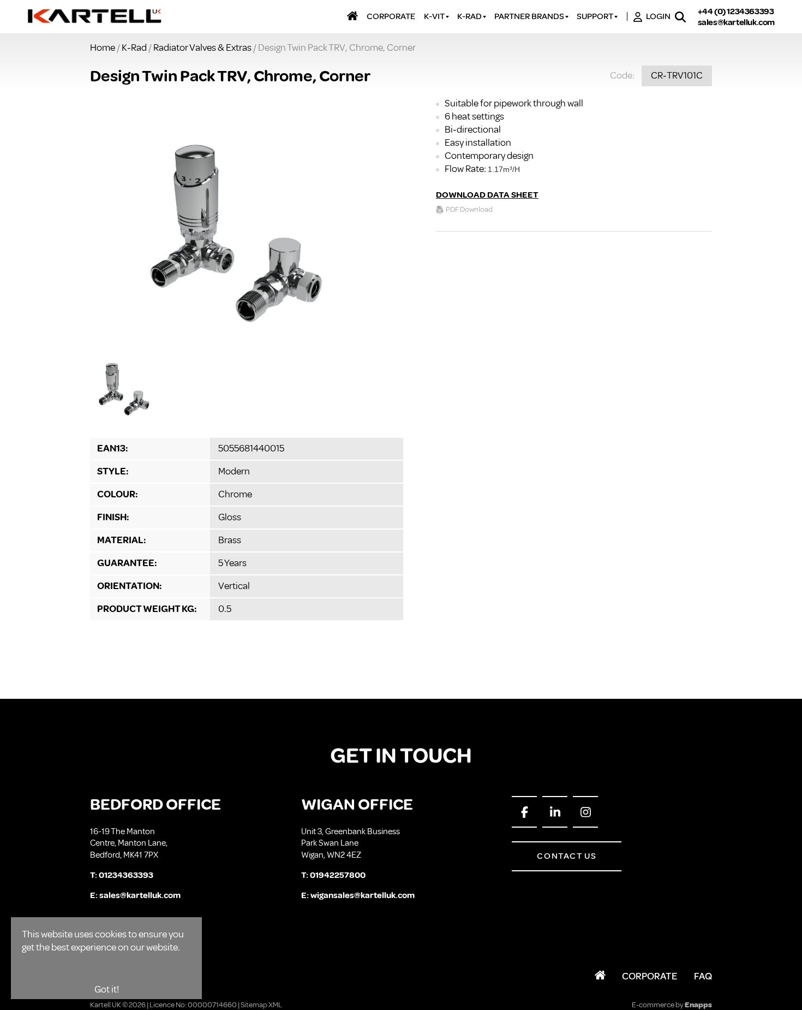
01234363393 (126, 875)
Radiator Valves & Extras (202, 47)
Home (102, 47)
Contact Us (566, 856)
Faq (703, 976)
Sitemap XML (261, 1004)
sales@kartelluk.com (736, 22)
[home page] (95, 17)
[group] (246, 222)
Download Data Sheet (487, 194)
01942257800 (338, 875)
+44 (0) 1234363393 (736, 11)
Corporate (650, 976)
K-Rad (134, 47)
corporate (391, 16)
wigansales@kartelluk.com (362, 895)
